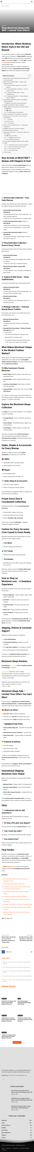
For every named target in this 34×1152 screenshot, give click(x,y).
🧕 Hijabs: (8, 108)
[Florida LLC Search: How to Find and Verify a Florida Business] (25, 1011)
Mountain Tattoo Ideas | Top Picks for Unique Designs (17, 904)
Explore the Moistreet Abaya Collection (14, 105)
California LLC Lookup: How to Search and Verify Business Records (8, 1019)
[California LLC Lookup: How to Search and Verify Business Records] (9, 1011)
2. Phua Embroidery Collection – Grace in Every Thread (17, 89)
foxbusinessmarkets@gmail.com (17, 1075)
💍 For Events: (10, 123)
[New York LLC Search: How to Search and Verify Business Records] (9, 994)
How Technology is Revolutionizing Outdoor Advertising (16, 967)
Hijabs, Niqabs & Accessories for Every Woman (16, 106)
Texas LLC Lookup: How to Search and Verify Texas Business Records (9, 1036)
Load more (16, 1042)
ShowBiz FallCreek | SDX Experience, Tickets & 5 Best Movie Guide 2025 (25, 938)
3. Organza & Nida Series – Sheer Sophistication (15, 93)
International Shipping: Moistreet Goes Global (16, 141)
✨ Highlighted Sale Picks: (14, 137)
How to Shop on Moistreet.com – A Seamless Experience (16, 125)
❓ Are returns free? (12, 150)
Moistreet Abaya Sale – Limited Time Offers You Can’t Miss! (16, 133)
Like (31, 951)
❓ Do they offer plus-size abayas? (16, 146)
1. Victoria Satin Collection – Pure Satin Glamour (16, 86)
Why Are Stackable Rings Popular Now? (14, 884)
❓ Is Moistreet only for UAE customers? (17, 144)
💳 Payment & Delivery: (13, 139)
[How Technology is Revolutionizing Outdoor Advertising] (25, 994)
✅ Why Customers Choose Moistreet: (16, 103)
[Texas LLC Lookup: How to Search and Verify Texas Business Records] (9, 1028)
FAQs (5, 143)
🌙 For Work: (9, 119)
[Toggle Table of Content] (29, 76)
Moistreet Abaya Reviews (11, 130)
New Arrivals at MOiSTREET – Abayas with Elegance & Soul (15, 82)
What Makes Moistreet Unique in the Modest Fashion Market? (15, 100)
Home (3, 6)
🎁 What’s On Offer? (11, 135)
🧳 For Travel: (10, 121)
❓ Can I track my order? (13, 148)
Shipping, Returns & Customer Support (14, 128)
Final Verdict (7, 152)
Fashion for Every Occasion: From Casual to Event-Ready (15, 116)
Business (4, 998)
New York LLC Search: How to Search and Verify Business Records (9, 1002)
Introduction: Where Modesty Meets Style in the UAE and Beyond (16, 79)
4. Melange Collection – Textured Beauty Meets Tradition (17, 96)
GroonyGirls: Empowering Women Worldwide (15, 896)
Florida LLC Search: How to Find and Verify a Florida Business (17, 976)
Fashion (7, 6)
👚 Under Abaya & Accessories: (15, 112)
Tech (19, 998)
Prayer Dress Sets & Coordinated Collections (16, 114)
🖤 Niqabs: (9, 110)
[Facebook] (3, 1079)
